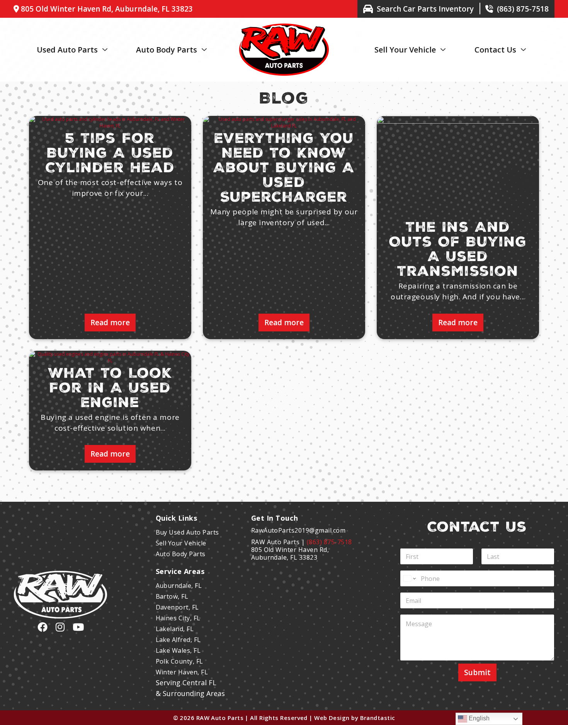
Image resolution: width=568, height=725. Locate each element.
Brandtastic (377, 718)
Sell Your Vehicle (405, 49)
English (478, 718)
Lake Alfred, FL (178, 639)
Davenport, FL (177, 607)
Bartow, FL (172, 596)
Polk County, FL (179, 661)
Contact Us (495, 49)
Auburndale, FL (179, 585)
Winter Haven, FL (182, 672)
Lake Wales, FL (178, 650)
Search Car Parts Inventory (425, 9)
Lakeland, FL (175, 629)
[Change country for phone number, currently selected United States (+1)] (409, 578)
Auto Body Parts (166, 49)
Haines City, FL (178, 618)
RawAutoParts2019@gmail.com (298, 530)
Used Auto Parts (67, 49)
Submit (477, 672)
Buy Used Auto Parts (187, 532)
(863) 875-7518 (523, 9)
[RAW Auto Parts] (284, 27)
